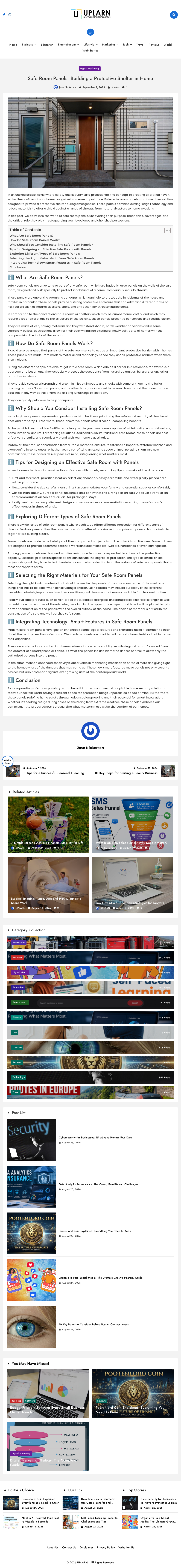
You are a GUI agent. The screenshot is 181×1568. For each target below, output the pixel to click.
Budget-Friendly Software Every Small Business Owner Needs (47, 1410)
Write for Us (126, 1547)
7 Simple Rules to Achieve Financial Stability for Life (47, 843)
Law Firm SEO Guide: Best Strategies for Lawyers (130, 903)
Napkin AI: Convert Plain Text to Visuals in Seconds (40, 1520)
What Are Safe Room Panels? (32, 235)
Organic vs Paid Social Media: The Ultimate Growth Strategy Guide (100, 1278)
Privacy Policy (106, 1547)
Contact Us (69, 1547)
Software (30, 1400)
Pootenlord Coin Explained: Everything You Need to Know (95, 1231)
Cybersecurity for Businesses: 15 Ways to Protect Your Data (95, 1137)
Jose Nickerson (68, 87)
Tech (126, 44)
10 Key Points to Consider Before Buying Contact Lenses (94, 1324)
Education (47, 45)
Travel (140, 45)
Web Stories (90, 50)
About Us (53, 1547)
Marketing (108, 44)
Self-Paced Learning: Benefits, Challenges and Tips (99, 1520)
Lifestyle (89, 44)
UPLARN (20, 848)
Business (27, 44)
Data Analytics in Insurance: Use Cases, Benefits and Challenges (98, 1184)
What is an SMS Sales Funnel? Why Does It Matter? (131, 843)
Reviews (154, 45)
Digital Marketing (89, 68)
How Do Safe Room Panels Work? (35, 240)
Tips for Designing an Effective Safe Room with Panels (50, 249)
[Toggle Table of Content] (166, 230)
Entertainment (67, 44)
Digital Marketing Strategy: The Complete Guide (43, 1462)
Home (13, 45)
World (168, 45)
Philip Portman (108, 848)
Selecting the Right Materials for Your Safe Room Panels (52, 258)
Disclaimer (86, 1547)
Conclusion (18, 267)
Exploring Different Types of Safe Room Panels (45, 253)
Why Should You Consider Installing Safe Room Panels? (51, 244)
